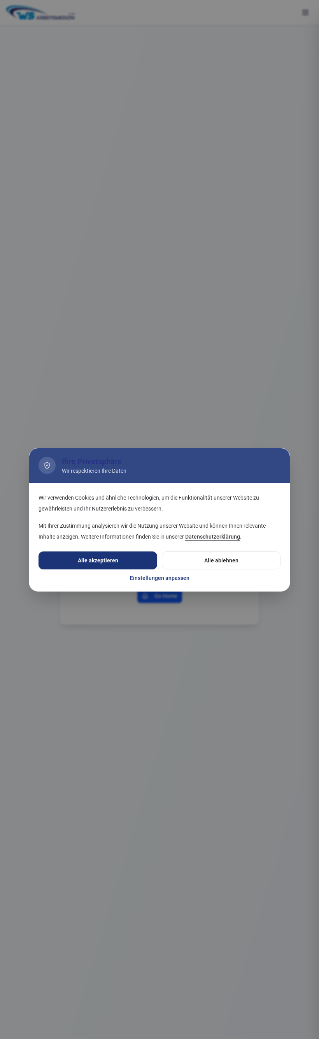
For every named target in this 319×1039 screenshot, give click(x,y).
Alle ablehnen (221, 560)
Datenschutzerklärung (212, 537)
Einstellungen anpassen (159, 578)
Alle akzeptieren (98, 560)
